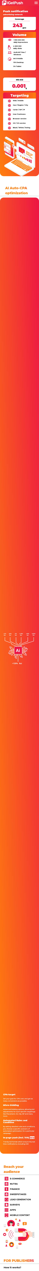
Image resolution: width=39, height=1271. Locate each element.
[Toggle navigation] (36, 3)
